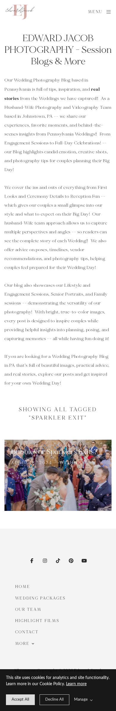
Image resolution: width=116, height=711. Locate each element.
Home (22, 586)
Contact (27, 632)
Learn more (76, 684)
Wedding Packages (40, 598)
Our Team (28, 609)
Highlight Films (37, 620)
